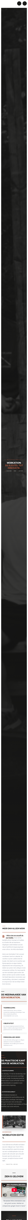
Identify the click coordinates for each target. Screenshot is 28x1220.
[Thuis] (19, 3)
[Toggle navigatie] (25, 3)
